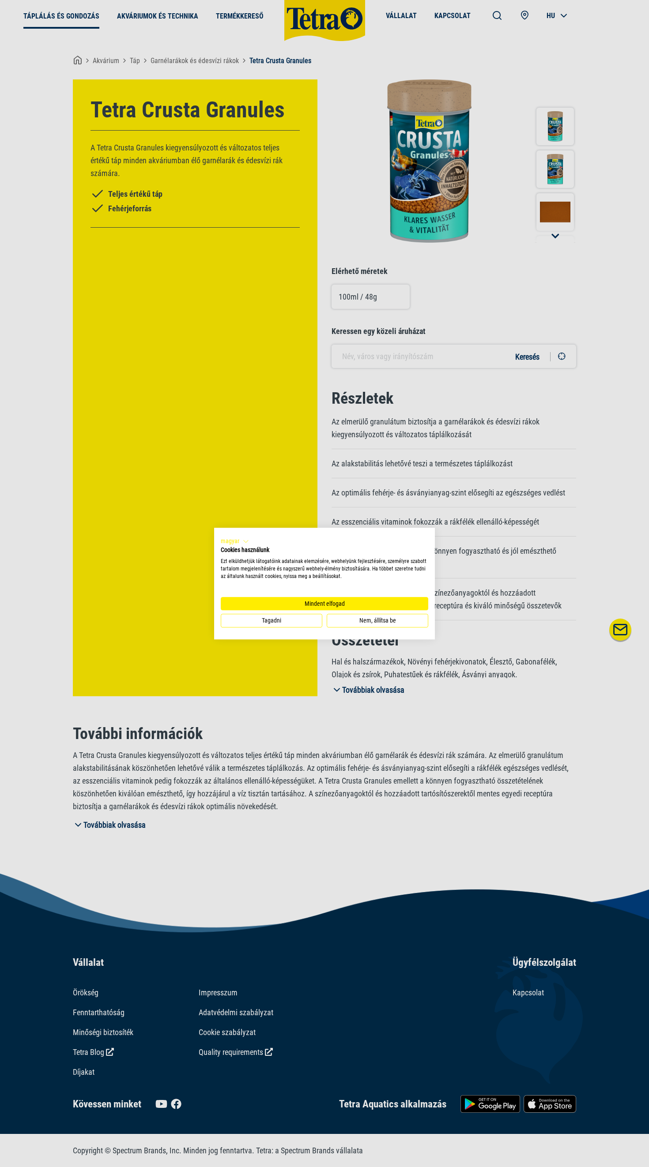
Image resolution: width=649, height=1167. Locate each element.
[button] (235, 541)
